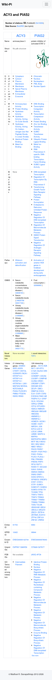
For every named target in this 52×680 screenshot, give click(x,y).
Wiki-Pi (7, 4)
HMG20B (42, 411)
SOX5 (33, 477)
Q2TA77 (41, 547)
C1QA (33, 370)
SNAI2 (33, 474)
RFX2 (33, 464)
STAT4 (40, 482)
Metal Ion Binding (19, 145)
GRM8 (40, 403)
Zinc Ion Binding (40, 124)
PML (33, 459)
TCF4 (33, 355)
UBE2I (42, 507)
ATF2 (41, 368)
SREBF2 (43, 479)
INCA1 (24, 373)
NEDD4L (24, 386)
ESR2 (43, 393)
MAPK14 (41, 434)
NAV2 (42, 444)
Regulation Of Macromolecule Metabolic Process (40, 229)
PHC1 (45, 451)
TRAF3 (40, 494)
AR (37, 368)
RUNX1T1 (35, 466)
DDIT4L (23, 370)
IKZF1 (40, 424)
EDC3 (41, 391)
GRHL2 (34, 403)
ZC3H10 (42, 514)
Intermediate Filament (20, 563)
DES (40, 386)
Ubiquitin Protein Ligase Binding (40, 140)
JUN (40, 426)
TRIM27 (34, 499)
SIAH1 (33, 469)
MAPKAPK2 (36, 439)
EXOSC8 (34, 396)
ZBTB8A (34, 514)
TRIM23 (40, 497)
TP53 (40, 492)
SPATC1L (40, 477)
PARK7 (40, 449)
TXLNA (39, 504)
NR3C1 (39, 446)
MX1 (33, 444)
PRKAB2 (39, 459)
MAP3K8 (16, 386)
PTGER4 (22, 393)
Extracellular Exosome (20, 95)
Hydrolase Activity (19, 112)
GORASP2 (17, 373)
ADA (45, 365)
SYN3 (40, 489)
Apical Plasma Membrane (21, 90)
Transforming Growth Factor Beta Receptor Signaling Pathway (39, 192)
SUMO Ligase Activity (39, 165)
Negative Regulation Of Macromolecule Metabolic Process (40, 602)
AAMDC (22, 365)
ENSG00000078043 (39, 539)
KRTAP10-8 (17, 378)
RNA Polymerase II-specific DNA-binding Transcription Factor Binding (39, 155)
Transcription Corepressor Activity (39, 116)
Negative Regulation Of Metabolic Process (39, 614)
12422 (15, 532)
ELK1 (33, 393)
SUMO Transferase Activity (38, 134)
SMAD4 (41, 471)
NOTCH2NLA (18, 388)
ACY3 (20, 35)
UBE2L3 (34, 509)
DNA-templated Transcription (40, 173)
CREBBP (35, 383)
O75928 (34, 547)
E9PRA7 (16, 547)
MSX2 (42, 441)
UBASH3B (35, 507)
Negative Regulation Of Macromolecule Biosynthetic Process (40, 625)
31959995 (19, 315)
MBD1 (44, 439)
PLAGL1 (41, 456)
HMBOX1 (41, 408)
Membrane (19, 86)
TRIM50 (41, 499)
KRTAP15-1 (17, 381)
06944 (33, 532)
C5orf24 (40, 370)
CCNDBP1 (35, 376)
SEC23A (43, 466)
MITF (33, 441)
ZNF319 (40, 517)
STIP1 (33, 484)
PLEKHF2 (23, 391)
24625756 (20, 300)
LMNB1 (34, 434)
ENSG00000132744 (21, 539)
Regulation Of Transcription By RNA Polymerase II (40, 181)
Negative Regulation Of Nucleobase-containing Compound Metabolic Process (39, 587)
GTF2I (33, 406)
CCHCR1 (34, 373)
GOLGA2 (40, 401)
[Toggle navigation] (46, 4)
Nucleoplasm (39, 81)
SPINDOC (35, 479)
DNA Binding (39, 103)
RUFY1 (39, 464)
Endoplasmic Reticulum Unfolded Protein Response (40, 208)
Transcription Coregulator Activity (39, 109)
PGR (40, 451)
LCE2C (34, 431)
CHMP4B (43, 378)
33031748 (19, 303)
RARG (15, 396)
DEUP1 (34, 388)
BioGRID (20, 26)
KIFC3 (33, 429)
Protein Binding (21, 108)
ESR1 (38, 393)
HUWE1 (34, 424)
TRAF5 (34, 497)
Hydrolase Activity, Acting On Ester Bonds (21, 119)
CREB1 (40, 381)
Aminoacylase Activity (21, 105)
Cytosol (18, 78)
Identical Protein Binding (21, 140)
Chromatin (38, 76)
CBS (45, 370)
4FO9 (39, 554)
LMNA (39, 431)
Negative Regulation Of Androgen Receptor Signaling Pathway (39, 249)
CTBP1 (42, 383)
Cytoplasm (19, 76)
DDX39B (34, 386)
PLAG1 (34, 456)
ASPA (20, 368)
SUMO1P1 (35, 487)
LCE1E (39, 429)
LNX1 (25, 383)
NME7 (33, 446)
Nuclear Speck (39, 86)
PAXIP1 (34, 451)
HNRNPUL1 (36, 418)
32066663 (37, 285)
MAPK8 (34, 436)
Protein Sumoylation (39, 200)
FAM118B (43, 396)
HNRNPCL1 (36, 416)
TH (44, 489)
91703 (15, 524)
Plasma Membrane (19, 82)
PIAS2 (39, 35)
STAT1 (34, 482)
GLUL (33, 401)
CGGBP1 (35, 378)
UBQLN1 (41, 509)
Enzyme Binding (40, 632)
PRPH (40, 461)
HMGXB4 (35, 413)
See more (35, 655)
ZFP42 (34, 517)
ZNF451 (34, 519)
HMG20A (35, 411)
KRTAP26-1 (17, 383)
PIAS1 (33, 454)
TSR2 (33, 504)
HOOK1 (42, 421)
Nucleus (37, 78)
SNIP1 (39, 474)
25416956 (39, 23)
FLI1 (39, 398)
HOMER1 (35, 421)
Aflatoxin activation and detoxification (20, 262)
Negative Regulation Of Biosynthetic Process (39, 639)
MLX (38, 441)
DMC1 (40, 388)
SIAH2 (39, 469)
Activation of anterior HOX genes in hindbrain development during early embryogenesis (40, 268)
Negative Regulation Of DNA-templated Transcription (40, 218)
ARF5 (15, 368)
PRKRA (34, 461)
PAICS (34, 449)
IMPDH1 (34, 426)
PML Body (38, 83)
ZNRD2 (41, 519)
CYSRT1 (16, 370)
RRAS (20, 396)
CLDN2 (34, 381)
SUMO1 (40, 484)
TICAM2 (34, 492)
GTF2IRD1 (41, 406)
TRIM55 (34, 502)
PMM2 (15, 393)
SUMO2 (43, 487)
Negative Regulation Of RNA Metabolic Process (40, 573)
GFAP (44, 398)
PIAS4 (39, 454)
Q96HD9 (23, 547)
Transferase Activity (38, 127)
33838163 (19, 292)
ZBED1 (34, 512)
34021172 (19, 348)
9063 (33, 524)
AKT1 (33, 368)
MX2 (37, 444)
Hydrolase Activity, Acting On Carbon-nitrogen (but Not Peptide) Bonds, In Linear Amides (22, 130)
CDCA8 (43, 376)
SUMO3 (34, 489)
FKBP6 (34, 398)
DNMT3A (35, 391)
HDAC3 (34, 408)
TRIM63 (41, 502)
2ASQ (33, 554)
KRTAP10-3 (17, 376)
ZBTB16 (41, 512)
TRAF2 (34, 494)
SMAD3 (34, 471)
